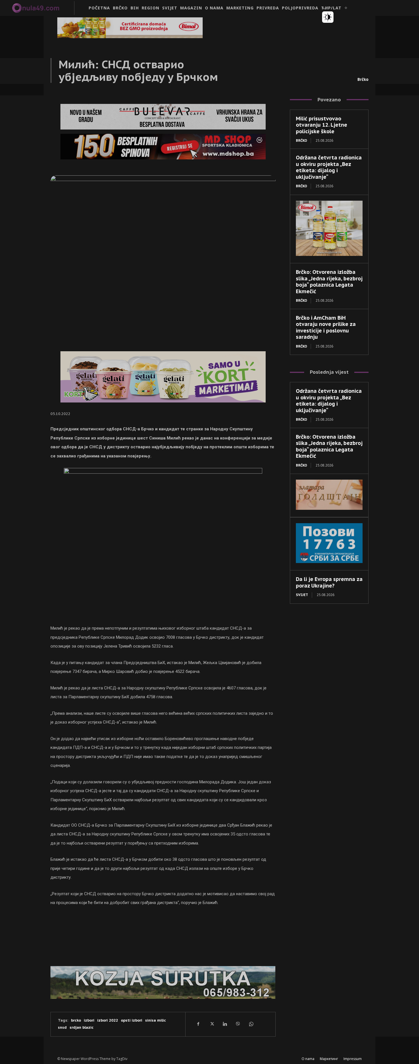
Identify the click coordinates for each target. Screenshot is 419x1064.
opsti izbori (131, 1020)
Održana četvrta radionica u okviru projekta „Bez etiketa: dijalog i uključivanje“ (329, 167)
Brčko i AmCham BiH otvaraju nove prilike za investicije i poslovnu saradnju (326, 327)
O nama (308, 1058)
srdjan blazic (81, 1027)
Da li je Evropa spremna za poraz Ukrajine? (329, 582)
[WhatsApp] (251, 1024)
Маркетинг (329, 1058)
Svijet (302, 595)
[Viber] (237, 1024)
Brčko (363, 79)
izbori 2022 (107, 1020)
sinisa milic (155, 1020)
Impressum (352, 1058)
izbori (89, 1020)
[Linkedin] (224, 1024)
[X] (211, 1024)
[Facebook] (198, 1024)
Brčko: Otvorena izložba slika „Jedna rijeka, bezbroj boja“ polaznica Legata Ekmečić (329, 282)
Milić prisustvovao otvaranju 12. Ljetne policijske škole (321, 125)
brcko (76, 1020)
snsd (62, 1027)
